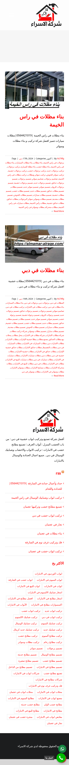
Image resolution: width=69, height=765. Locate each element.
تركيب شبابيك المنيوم (51, 623)
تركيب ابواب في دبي (52, 617)
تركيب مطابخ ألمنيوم (52, 635)
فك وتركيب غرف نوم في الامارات (45, 685)
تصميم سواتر (44, 186)
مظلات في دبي (40, 363)
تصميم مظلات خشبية (14, 323)
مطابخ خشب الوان (53, 704)
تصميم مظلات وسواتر (43, 199)
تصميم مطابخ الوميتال (51, 654)
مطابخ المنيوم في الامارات (21, 698)
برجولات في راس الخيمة (54, 162)
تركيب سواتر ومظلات (37, 174)
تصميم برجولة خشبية (31, 315)
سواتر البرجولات (26, 199)
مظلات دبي (46, 355)
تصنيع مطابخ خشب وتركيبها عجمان (42, 506)
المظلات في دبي (57, 302)
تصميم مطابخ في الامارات (49, 667)
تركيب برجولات (13, 166)
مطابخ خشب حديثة (30, 704)
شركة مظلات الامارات (55, 335)
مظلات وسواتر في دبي (31, 371)
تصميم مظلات (16, 186)
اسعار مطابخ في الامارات (49, 598)
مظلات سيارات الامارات (31, 355)
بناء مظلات (38, 162)
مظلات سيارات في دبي (43, 359)
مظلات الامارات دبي (56, 343)
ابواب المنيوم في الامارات (49, 579)
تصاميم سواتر (37, 178)
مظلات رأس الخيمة (38, 203)
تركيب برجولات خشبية (17, 170)
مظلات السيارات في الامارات (34, 343)
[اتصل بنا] (61, 757)
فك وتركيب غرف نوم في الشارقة (43, 542)
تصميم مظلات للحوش (23, 195)
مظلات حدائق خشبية (55, 203)
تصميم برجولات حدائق (29, 311)
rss (58, 473)
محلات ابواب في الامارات (49, 692)
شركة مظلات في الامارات (34, 335)
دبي (20, 158)
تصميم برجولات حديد (42, 182)
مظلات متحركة (51, 207)
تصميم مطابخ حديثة (27, 654)
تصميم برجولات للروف (50, 315)
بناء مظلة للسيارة (28, 166)
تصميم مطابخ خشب (52, 660)
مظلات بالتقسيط (50, 347)
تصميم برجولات (24, 178)
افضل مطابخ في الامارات (20, 598)
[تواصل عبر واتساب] (62, 749)
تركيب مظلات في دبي (15, 306)
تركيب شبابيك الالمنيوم (26, 617)
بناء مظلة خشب (43, 166)
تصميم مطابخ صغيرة (28, 660)
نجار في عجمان (53, 524)
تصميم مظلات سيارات (42, 195)
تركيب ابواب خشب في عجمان (45, 551)
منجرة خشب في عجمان (20, 716)
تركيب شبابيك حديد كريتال (26, 629)
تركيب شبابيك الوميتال (26, 623)
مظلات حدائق (12, 199)
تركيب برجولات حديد (55, 170)
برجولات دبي (44, 302)
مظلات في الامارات (56, 363)
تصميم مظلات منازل (55, 331)
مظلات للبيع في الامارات (23, 363)
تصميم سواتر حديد (30, 186)
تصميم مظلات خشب (20, 190)
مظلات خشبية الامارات (24, 351)
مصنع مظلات (42, 339)
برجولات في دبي (31, 302)
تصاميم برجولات (51, 178)
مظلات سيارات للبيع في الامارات (19, 359)
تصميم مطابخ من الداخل (20, 667)
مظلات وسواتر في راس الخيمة (31, 207)
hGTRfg (60, 158)
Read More (58, 211)
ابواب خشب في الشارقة (20, 579)
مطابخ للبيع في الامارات (27, 710)
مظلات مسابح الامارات (40, 367)
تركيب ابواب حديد (53, 610)
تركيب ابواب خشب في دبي (47, 515)
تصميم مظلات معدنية (16, 327)
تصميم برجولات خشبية (23, 182)
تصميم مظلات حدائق (55, 190)
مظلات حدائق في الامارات (45, 351)
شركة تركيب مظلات (18, 331)
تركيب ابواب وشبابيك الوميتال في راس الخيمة (36, 497)
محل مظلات (17, 335)
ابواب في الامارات (53, 586)
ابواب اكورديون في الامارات (48, 573)
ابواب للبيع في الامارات (28, 586)
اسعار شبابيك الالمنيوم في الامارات (45, 592)
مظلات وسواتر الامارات (20, 367)
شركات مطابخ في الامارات (49, 679)
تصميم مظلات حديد (38, 190)
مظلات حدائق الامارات (32, 347)
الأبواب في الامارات (17, 604)
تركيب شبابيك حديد (52, 629)
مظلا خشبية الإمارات (27, 339)
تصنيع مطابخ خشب (53, 673)
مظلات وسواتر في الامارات (53, 371)
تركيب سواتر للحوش (55, 174)
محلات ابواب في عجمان (21, 692)
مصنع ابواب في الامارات (50, 698)
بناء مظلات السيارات (23, 162)
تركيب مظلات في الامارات (36, 306)
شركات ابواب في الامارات (26, 673)
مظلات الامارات (12, 339)
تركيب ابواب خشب (31, 610)
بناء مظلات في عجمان (49, 533)
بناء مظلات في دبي (43, 270)
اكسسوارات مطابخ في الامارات (46, 604)
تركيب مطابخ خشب (28, 635)
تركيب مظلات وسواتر (28, 642)
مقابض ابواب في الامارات (49, 716)
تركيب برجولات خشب (37, 170)
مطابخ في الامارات (53, 710)
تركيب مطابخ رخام (53, 642)
